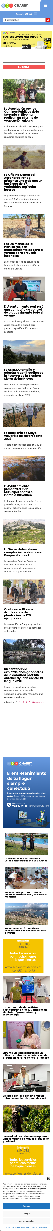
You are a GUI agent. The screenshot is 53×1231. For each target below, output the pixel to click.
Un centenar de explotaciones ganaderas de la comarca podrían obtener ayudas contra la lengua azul (23, 675)
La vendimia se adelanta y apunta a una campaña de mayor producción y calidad (26, 1139)
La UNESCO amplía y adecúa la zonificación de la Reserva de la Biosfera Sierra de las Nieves (23, 374)
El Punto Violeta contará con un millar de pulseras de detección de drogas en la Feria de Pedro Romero (26, 1055)
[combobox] (24, 20)
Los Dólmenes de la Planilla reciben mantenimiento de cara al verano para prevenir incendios (23, 250)
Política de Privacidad (29, 1227)
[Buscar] (48, 20)
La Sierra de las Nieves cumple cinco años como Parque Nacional (23, 552)
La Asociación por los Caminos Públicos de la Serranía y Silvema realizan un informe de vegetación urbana (21, 115)
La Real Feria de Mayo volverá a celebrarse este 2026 (23, 436)
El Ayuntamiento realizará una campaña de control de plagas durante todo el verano (23, 311)
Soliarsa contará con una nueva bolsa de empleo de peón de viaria (25, 1097)
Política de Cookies (13, 1227)
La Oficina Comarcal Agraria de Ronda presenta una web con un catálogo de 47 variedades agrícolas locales (23, 182)
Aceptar (26, 1206)
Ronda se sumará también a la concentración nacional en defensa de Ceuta (25, 930)
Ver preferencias (26, 1221)
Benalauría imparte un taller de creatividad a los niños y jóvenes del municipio (26, 894)
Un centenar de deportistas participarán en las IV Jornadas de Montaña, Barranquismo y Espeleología (25, 1011)
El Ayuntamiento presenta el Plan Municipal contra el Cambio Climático (18, 490)
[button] (49, 1178)
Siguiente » (37, 702)
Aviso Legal (43, 1227)
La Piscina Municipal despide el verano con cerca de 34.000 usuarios (26, 859)
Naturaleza (23, 66)
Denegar (26, 1213)
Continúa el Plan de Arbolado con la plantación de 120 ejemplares (18, 613)
